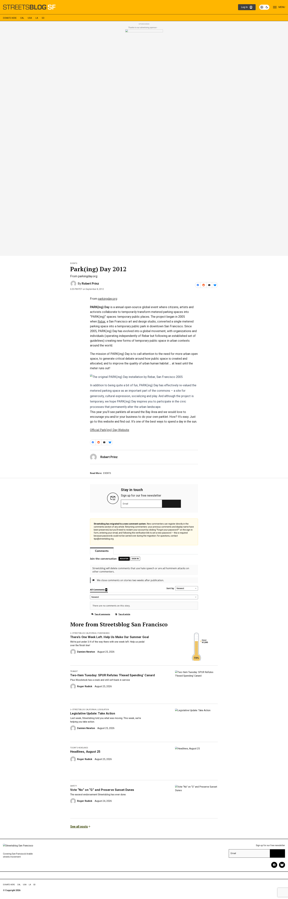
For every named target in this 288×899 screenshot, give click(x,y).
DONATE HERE (10, 18)
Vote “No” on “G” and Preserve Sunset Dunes (102, 790)
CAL (22, 18)
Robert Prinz (90, 283)
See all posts (79, 826)
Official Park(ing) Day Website (109, 430)
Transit (74, 671)
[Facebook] (274, 865)
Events (73, 263)
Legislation (103, 709)
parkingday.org (107, 298)
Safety (73, 786)
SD (43, 18)
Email (125, 504)
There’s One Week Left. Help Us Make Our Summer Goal (109, 637)
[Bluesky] (282, 865)
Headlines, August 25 (85, 751)
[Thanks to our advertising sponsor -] (144, 141)
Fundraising (104, 633)
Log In (244, 7)
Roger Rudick (84, 686)
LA (37, 18)
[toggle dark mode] (264, 7)
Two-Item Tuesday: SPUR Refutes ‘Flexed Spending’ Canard (112, 675)
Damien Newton (86, 651)
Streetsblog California (84, 633)
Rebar (101, 321)
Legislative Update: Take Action (92, 713)
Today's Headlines (79, 748)
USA (30, 18)
